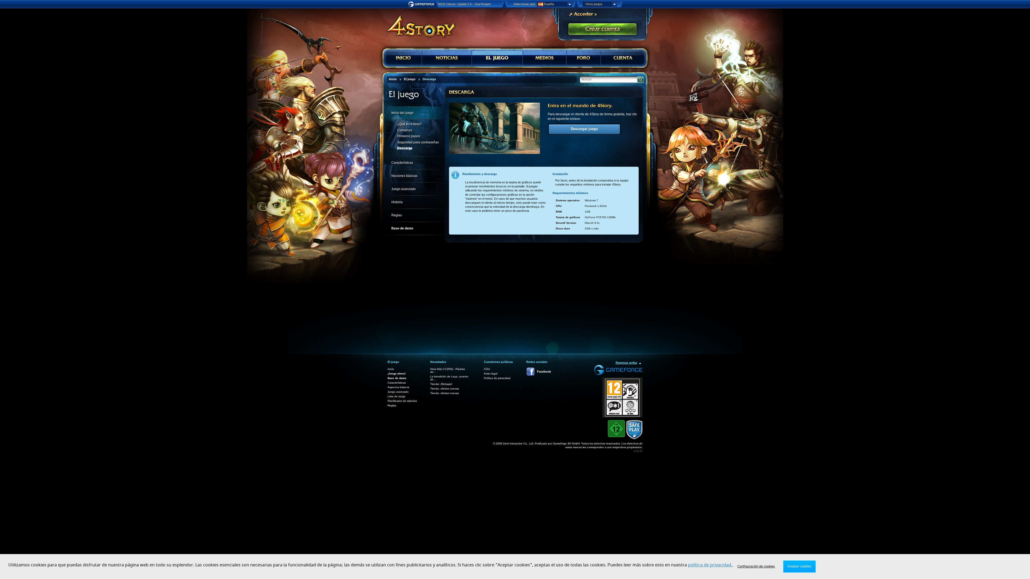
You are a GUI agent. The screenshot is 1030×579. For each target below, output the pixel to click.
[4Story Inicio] (417, 24)
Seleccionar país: (525, 4)
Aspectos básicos (398, 387)
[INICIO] (403, 58)
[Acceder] (582, 13)
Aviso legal (490, 373)
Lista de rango (397, 396)
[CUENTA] (623, 58)
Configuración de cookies (756, 566)
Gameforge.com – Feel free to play (422, 4)
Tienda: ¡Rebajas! (441, 384)
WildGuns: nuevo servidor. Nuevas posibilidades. (470, 4)
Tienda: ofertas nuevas (444, 388)
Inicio (391, 369)
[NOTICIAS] (447, 58)
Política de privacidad (497, 378)
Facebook (544, 371)
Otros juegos (594, 4)
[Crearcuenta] (602, 29)
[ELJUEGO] (497, 58)
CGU (487, 369)
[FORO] (583, 58)
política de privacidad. (710, 565)
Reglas (392, 405)
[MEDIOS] (544, 58)
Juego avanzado (398, 391)
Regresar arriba (626, 362)
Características (397, 382)
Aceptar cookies (799, 566)
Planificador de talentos (402, 400)
